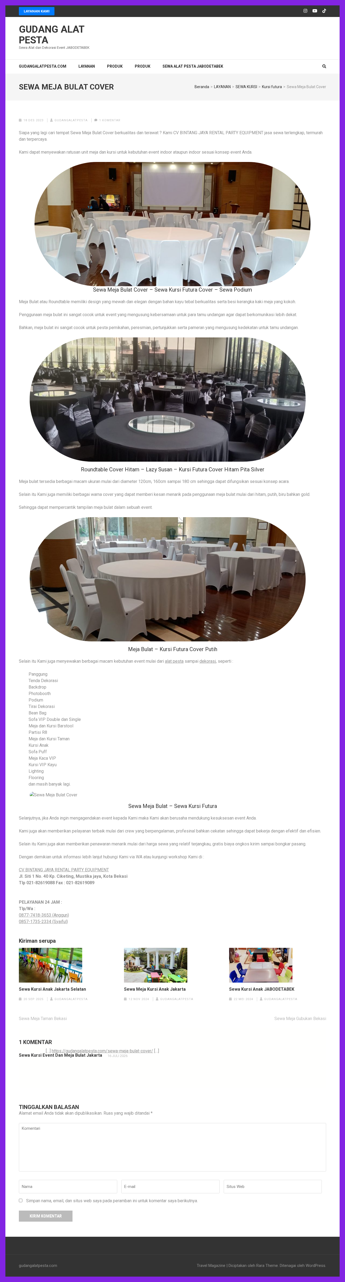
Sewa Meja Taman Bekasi (43, 1018)
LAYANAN (86, 66)
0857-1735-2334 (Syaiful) (43, 921)
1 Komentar (109, 120)
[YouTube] (314, 11)
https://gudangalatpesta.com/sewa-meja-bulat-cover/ (102, 1050)
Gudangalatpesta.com (42, 66)
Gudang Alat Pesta (51, 35)
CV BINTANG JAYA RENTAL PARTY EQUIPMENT (64, 869)
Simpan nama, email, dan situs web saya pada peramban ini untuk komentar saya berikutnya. (112, 1200)
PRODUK (115, 66)
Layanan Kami (37, 11)
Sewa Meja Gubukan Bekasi (300, 1018)
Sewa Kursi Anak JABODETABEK (261, 989)
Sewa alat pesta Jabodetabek (193, 66)
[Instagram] (305, 11)
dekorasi (207, 661)
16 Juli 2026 (117, 1056)
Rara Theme (267, 1265)
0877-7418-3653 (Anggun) (44, 915)
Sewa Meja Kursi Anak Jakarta (155, 989)
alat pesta (174, 661)
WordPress (315, 1265)
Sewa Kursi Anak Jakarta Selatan (52, 989)
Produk (142, 66)
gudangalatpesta (71, 120)
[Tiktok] (324, 11)
